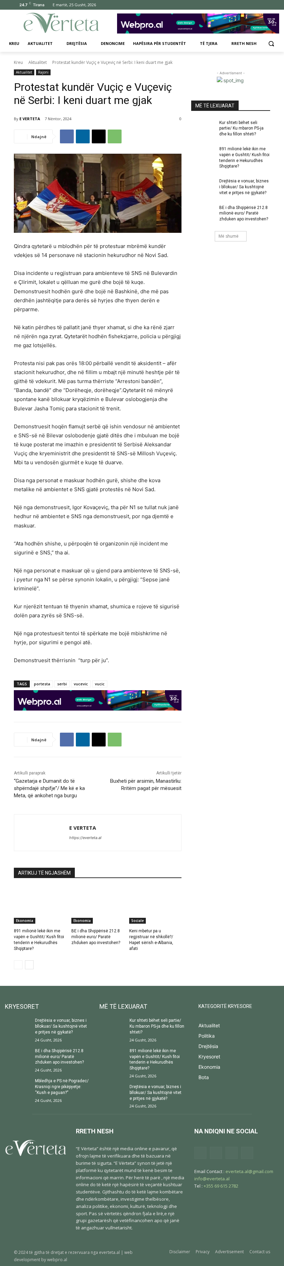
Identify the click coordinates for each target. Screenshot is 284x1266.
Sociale (137, 920)
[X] (256, 5)
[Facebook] (228, 5)
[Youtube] (266, 5)
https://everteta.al (85, 837)
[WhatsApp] (115, 136)
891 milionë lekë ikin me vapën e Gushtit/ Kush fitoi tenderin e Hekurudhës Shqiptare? (155, 1059)
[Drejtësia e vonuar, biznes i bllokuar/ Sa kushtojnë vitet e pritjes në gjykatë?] (203, 186)
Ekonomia (24, 920)
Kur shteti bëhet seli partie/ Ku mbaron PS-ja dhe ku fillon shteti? (241, 128)
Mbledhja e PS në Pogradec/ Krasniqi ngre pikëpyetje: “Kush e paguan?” (62, 1086)
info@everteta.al (212, 1178)
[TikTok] (247, 5)
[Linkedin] (83, 136)
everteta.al (109, 1252)
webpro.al (57, 1260)
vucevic (81, 683)
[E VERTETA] (41, 833)
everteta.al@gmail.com (249, 1171)
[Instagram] (237, 5)
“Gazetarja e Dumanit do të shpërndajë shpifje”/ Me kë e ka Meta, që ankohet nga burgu (49, 788)
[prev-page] (18, 964)
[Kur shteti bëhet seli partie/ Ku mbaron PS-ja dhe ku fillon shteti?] (203, 128)
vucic (100, 683)
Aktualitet (37, 62)
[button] (271, 44)
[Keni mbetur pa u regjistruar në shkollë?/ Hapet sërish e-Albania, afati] (155, 905)
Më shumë (229, 236)
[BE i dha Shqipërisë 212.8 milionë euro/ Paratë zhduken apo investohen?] (97, 905)
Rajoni (43, 72)
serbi (62, 683)
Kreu (18, 62)
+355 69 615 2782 (221, 1186)
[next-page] (29, 964)
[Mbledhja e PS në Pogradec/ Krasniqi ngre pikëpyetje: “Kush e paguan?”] (17, 1087)
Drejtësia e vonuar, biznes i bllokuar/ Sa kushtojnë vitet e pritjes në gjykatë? (244, 187)
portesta (42, 683)
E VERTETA (29, 118)
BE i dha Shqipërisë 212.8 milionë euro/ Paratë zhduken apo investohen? (95, 937)
